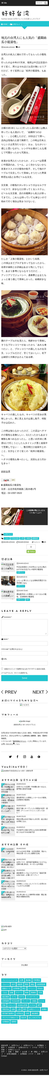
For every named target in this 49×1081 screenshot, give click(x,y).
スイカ (41, 1001)
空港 (4, 1005)
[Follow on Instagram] (24, 756)
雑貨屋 (20, 984)
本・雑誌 (34, 1052)
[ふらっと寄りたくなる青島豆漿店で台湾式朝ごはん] (8, 583)
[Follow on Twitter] (10, 756)
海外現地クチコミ (19, 741)
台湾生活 (19, 1013)
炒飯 (11, 993)
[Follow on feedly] (38, 756)
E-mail (6, 649)
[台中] (4, 930)
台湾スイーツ (34, 1009)
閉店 (26, 984)
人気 (22, 538)
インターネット (33, 997)
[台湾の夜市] (6, 927)
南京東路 (5, 997)
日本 (38, 1054)
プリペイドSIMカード (10, 1018)
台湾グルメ (8, 534)
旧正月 (23, 1018)
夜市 (27, 599)
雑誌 (32, 984)
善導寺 (13, 1022)
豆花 (40, 993)
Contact (4, 1056)
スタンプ (11, 1005)
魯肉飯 (28, 980)
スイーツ (19, 993)
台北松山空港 (22, 1005)
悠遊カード (6, 988)
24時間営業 (41, 984)
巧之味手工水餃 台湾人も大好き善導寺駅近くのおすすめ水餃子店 (31, 831)
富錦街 (33, 993)
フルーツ (5, 984)
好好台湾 (15, 13)
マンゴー (25, 1001)
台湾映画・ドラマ (26, 1054)
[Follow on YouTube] (31, 756)
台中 (13, 984)
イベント (31, 988)
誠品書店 (35, 1013)
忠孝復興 (5, 1001)
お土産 (24, 1052)
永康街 (44, 1009)
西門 (39, 1005)
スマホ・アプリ (38, 1047)
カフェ (13, 997)
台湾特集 (16, 988)
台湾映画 (5, 1022)
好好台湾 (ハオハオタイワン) (24, 725)
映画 (26, 993)
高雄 (17, 1052)
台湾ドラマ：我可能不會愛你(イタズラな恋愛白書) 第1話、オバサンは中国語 (31, 863)
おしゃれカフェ (34, 1018)
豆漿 (21, 980)
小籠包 (28, 538)
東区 (24, 988)
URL (5, 659)
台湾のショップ (14, 1050)
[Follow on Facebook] (17, 756)
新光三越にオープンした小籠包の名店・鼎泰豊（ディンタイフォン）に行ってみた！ (32, 810)
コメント (37, 542)
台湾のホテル (23, 1047)
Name (5, 639)
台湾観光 (40, 1045)
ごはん (6, 538)
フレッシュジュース (9, 980)
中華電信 (36, 980)
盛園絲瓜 (35, 538)
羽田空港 (5, 1009)
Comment (7, 617)
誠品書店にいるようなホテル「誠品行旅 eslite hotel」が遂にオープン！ (31, 874)
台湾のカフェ (28, 1045)
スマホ (32, 1005)
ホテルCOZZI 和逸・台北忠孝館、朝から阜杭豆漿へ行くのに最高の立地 (31, 852)
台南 (13, 1009)
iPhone (40, 988)
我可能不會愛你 (8, 1013)
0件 (19, 47)
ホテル (21, 997)
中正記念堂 (15, 538)
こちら (17, 744)
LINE (27, 1013)
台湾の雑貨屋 (11, 1054)
